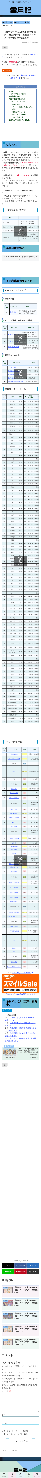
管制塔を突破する (14, 901)
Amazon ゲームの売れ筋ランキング (19, 994)
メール (4, 1423)
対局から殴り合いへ (14, 371)
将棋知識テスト (14, 867)
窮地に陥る (14, 809)
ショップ (14, 771)
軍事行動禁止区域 (13, 347)
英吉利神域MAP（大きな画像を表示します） (21, 258)
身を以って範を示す (14, 817)
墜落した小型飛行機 (14, 341)
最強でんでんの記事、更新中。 (20, 120)
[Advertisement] (20, 133)
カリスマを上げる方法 (18, 94)
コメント (6, 1391)
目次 (17, 87)
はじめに (12, 91)
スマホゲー (19, 22)
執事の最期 (11, 378)
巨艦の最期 (14, 849)
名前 (3, 1415)
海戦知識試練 (14, 846)
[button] (33, 1271)
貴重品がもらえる (18, 112)
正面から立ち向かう (14, 864)
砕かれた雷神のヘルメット (16, 381)
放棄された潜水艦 (13, 334)
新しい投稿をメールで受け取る (16, 1434)
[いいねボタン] (5, 47)
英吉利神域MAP (14, 96)
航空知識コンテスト (14, 374)
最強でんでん (8, 22)
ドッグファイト (14, 887)
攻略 (28, 22)
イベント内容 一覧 (17, 117)
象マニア (14, 822)
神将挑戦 (13, 312)
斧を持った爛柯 (14, 793)
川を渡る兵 (14, 826)
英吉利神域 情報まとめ (17, 99)
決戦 (14, 951)
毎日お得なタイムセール (21, 973)
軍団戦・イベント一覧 (18, 114)
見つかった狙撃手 (14, 926)
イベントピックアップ (18, 102)
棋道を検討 (14, 789)
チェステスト (12, 367)
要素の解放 (16, 104)
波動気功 (14, 948)
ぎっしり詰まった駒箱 (14, 758)
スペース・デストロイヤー (14, 916)
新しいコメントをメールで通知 (16, 1431)
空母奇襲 (14, 843)
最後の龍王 (14, 871)
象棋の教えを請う (14, 813)
